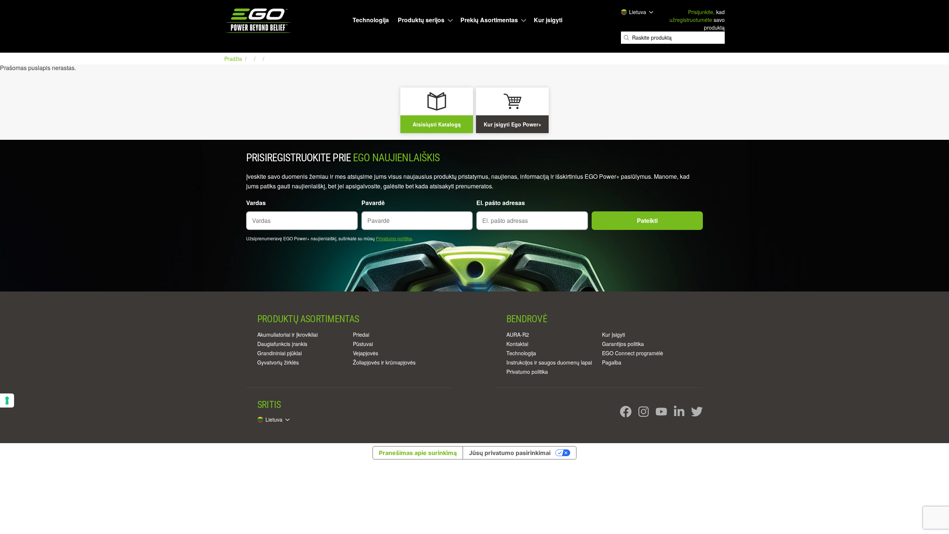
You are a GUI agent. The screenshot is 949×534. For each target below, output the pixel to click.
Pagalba (611, 362)
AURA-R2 (517, 334)
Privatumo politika (394, 238)
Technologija (371, 20)
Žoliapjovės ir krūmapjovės (384, 362)
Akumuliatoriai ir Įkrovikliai (287, 334)
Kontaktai (517, 343)
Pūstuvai (363, 343)
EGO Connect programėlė (632, 353)
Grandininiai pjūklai (279, 353)
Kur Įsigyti (613, 334)
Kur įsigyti (548, 20)
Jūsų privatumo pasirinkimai (509, 452)
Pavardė (373, 202)
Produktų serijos (421, 20)
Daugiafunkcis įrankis (282, 343)
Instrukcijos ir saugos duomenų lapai (549, 362)
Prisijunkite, (701, 12)
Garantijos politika (623, 343)
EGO (259, 20)
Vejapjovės (365, 353)
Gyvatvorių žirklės (278, 362)
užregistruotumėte (690, 19)
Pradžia (234, 58)
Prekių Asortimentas (489, 20)
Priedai (361, 334)
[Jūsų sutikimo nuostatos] (7, 400)
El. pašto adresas (500, 202)
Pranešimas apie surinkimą (418, 452)
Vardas (256, 202)
